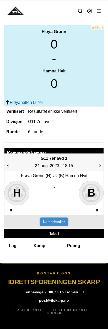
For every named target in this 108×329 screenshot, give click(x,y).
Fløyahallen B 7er (26, 102)
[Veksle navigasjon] (99, 11)
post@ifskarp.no (54, 300)
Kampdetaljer (54, 222)
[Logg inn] (89, 11)
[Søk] (80, 11)
